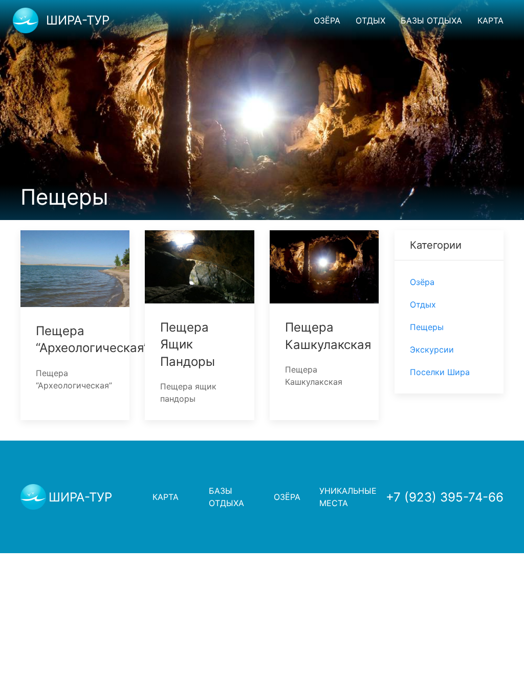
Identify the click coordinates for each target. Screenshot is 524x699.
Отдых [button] (370, 20)
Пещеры (427, 327)
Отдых (423, 304)
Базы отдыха (226, 497)
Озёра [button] (327, 20)
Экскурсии (432, 349)
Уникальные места (347, 497)
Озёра (422, 282)
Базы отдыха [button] (431, 20)
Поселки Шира (440, 372)
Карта (490, 20)
